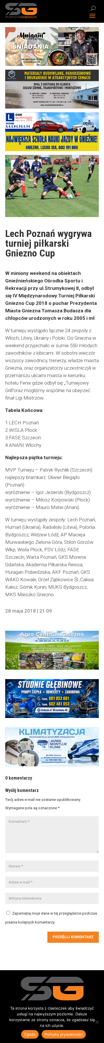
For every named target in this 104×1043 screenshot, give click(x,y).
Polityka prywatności (63, 1034)
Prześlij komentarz (73, 937)
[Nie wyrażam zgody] (97, 1022)
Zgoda (30, 1034)
